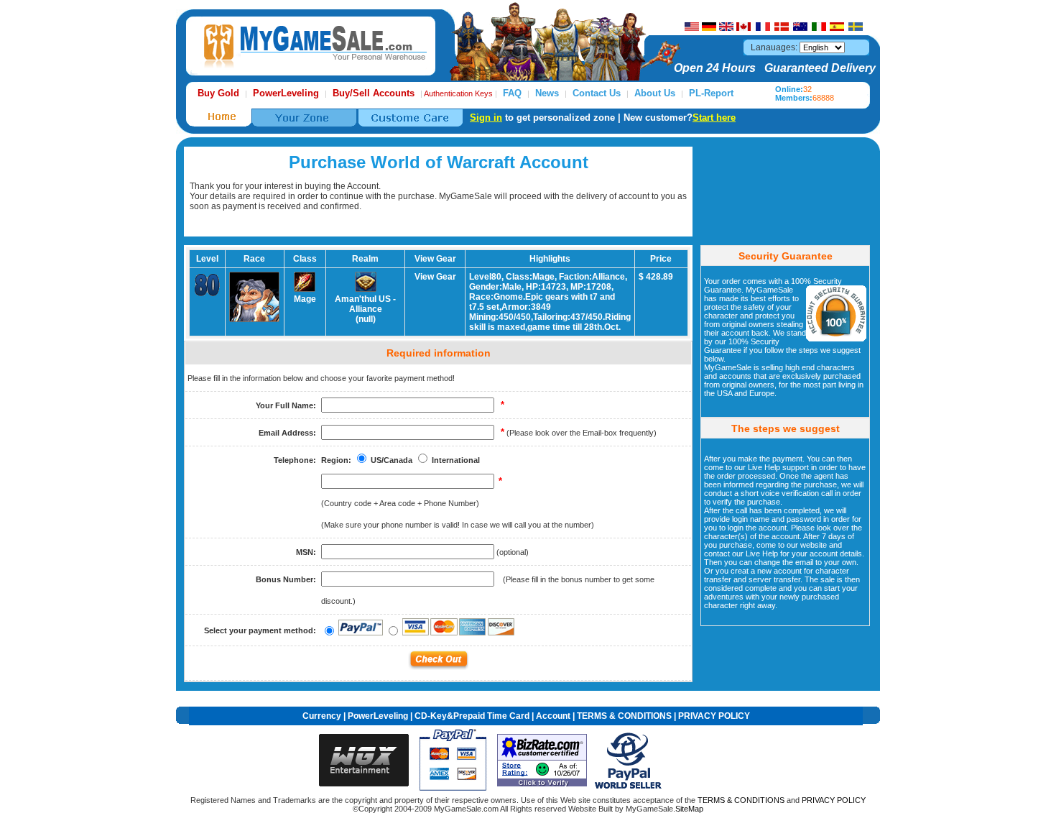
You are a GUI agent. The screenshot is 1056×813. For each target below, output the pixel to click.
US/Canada (391, 460)
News (547, 93)
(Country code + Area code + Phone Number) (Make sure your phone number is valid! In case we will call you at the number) (457, 503)
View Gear (435, 277)
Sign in (486, 117)
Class (305, 259)
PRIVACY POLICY (714, 716)
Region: (336, 460)
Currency (321, 716)
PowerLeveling (378, 716)
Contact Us (597, 93)
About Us (654, 93)
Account (553, 716)
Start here (714, 117)
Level (207, 259)
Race (254, 259)
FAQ (512, 93)
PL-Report (711, 93)
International (456, 460)
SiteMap (689, 808)
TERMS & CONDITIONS (624, 716)
